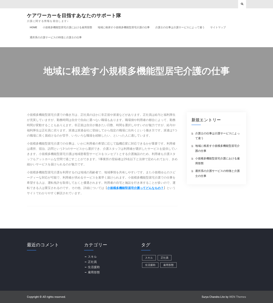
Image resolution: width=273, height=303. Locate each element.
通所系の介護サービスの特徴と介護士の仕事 (56, 37)
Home (33, 27)
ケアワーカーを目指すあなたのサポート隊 (74, 15)
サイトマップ (218, 27)
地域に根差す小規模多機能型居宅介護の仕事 (124, 27)
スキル (92, 256)
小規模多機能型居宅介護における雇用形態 (67, 27)
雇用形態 (94, 272)
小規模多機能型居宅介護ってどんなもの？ (135, 188)
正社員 (92, 262)
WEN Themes (237, 297)
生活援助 (94, 267)
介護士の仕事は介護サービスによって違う (180, 27)
